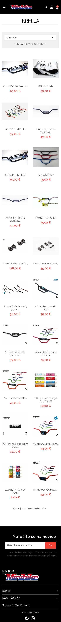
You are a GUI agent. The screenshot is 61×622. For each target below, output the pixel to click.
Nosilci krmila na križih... (15, 263)
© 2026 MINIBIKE (30, 612)
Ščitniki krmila (45, 86)
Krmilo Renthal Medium (15, 86)
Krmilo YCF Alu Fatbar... (45, 489)
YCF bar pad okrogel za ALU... (15, 445)
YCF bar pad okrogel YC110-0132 (45, 400)
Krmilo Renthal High (15, 175)
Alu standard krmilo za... (46, 444)
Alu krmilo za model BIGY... (46, 308)
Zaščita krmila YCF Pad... (15, 491)
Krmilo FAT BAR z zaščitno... (46, 131)
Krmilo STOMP (46, 175)
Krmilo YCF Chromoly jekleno (15, 308)
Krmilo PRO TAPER (45, 217)
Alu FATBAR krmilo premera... (15, 354)
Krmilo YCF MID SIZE (15, 129)
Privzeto (30, 37)
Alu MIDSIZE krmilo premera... (45, 354)
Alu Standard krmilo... (15, 398)
